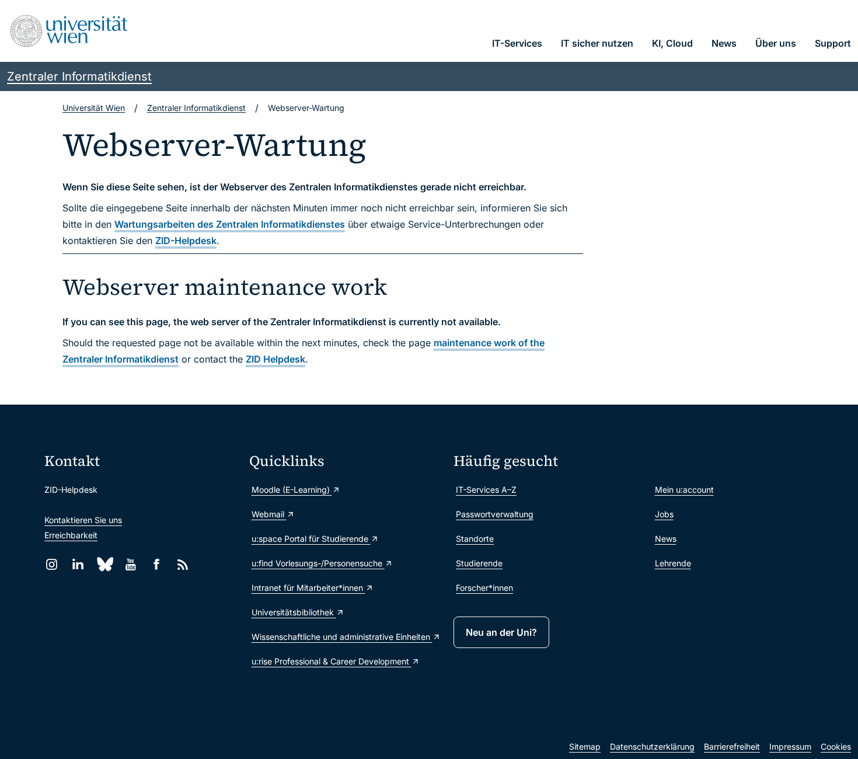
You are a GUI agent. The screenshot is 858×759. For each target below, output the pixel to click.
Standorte (475, 539)
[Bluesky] (104, 564)
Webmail (269, 514)
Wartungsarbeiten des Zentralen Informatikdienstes (229, 224)
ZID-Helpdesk (186, 240)
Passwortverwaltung (494, 514)
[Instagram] (52, 564)
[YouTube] (130, 564)
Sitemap (585, 746)
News (665, 539)
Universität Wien (93, 108)
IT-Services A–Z (486, 490)
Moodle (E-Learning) (292, 490)
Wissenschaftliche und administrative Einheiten (342, 637)
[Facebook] (157, 564)
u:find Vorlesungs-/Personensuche (318, 563)
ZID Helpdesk (275, 359)
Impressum (790, 746)
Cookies (836, 746)
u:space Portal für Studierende (311, 539)
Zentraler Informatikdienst (79, 76)
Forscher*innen (484, 588)
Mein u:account (684, 490)
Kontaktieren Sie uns (83, 520)
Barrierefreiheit (732, 746)
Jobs (664, 514)
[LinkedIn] (78, 564)
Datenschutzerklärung (652, 746)
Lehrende (673, 563)
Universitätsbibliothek (294, 612)
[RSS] (183, 564)
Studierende (479, 563)
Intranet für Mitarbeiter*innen (308, 588)
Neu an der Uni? (501, 632)
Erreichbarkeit (70, 535)
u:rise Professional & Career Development (331, 661)
